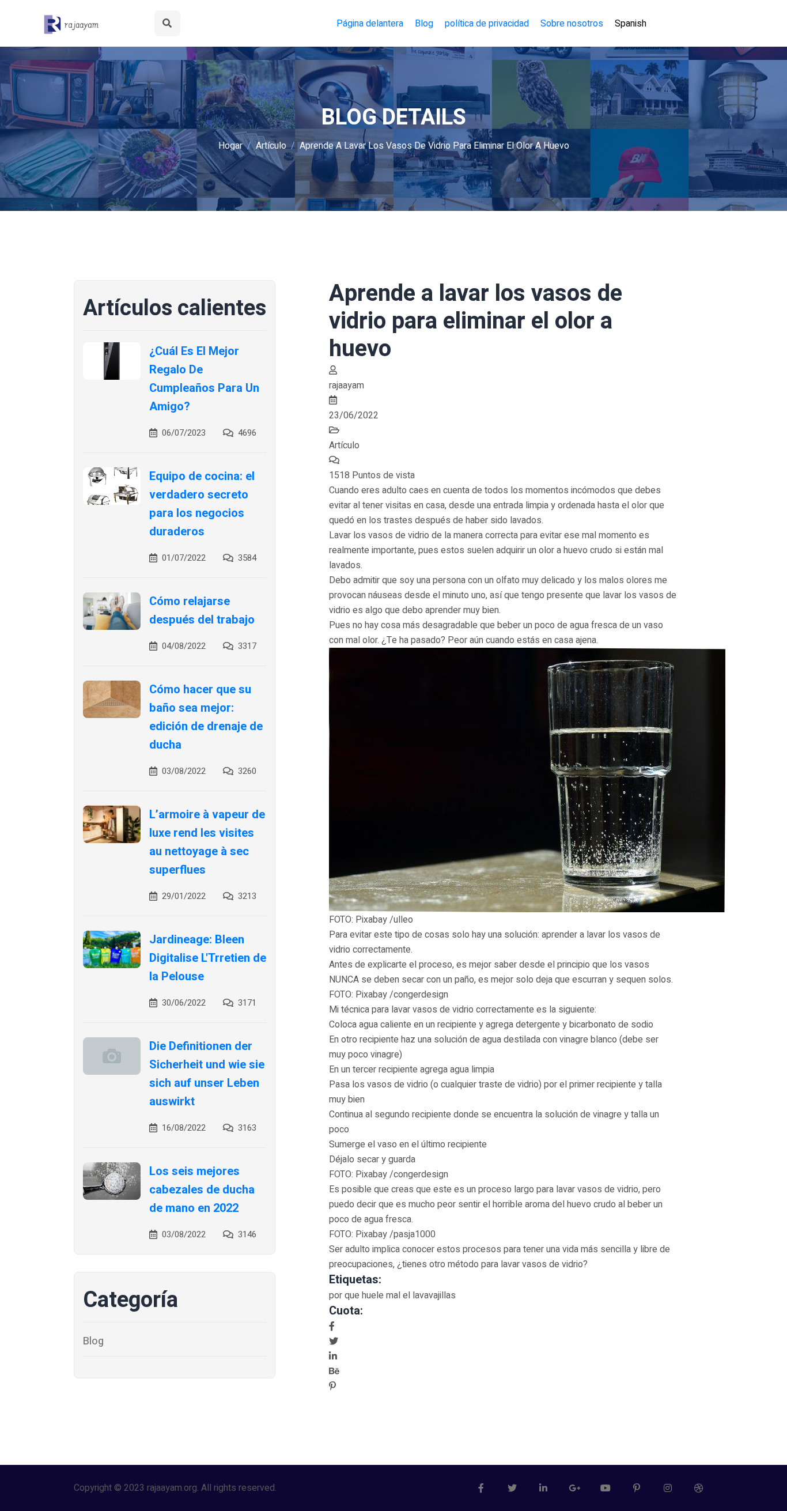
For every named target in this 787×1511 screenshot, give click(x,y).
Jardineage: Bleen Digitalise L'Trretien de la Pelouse (207, 958)
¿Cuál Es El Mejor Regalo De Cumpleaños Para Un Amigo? (204, 379)
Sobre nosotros (571, 24)
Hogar (230, 146)
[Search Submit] (167, 23)
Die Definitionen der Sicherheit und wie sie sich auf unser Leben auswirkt (206, 1074)
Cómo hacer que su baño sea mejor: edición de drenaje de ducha (206, 717)
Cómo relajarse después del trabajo (202, 610)
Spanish (630, 24)
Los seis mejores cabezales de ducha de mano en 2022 (202, 1190)
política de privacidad (487, 24)
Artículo (271, 146)
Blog (424, 24)
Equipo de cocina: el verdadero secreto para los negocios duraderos (202, 504)
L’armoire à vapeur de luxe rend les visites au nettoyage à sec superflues (207, 842)
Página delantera (369, 24)
